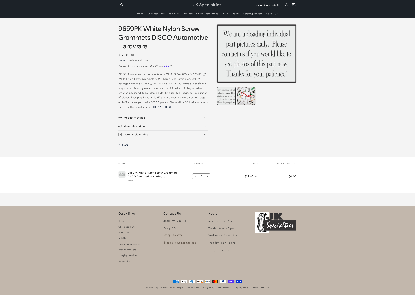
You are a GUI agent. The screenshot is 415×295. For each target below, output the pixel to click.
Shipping (122, 60)
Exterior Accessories (129, 244)
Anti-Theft (123, 238)
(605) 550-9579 (172, 235)
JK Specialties (160, 287)
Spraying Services (127, 255)
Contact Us (124, 261)
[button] (121, 4)
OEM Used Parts (126, 226)
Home (121, 221)
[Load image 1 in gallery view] (226, 96)
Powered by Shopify (175, 287)
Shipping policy (241, 287)
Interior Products (127, 249)
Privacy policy (208, 287)
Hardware (123, 232)
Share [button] (125, 144)
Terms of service (224, 287)
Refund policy (193, 287)
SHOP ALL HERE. (162, 107)
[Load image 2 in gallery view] (246, 96)
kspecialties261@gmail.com (180, 243)
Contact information (260, 287)
